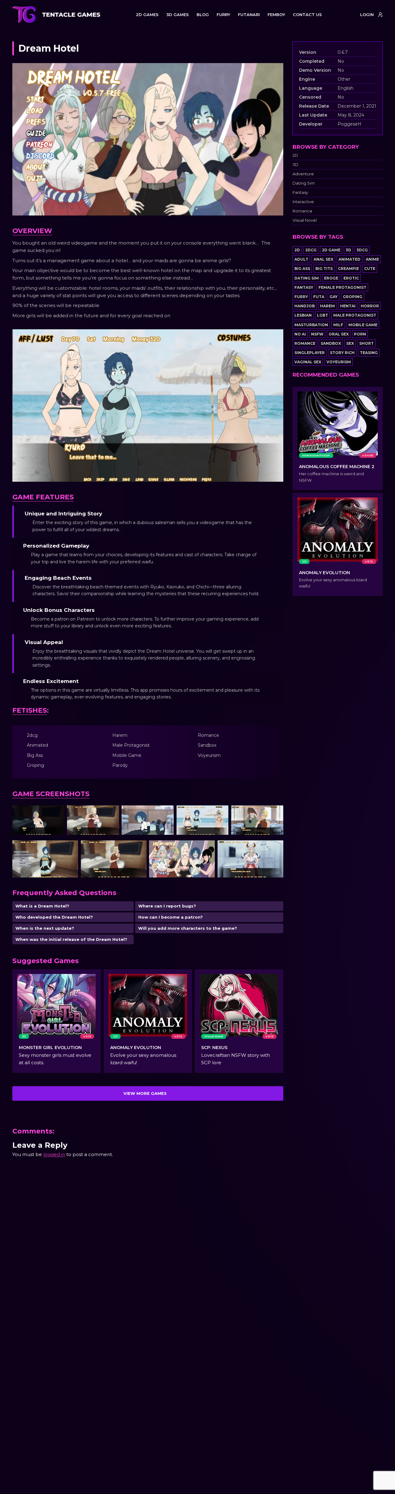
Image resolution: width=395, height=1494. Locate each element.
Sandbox (331, 343)
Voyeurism (338, 362)
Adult (301, 259)
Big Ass (302, 268)
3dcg (362, 250)
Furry (301, 296)
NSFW (317, 334)
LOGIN (367, 14)
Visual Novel (305, 220)
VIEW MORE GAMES (145, 1093)
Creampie (348, 268)
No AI (300, 334)
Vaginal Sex (307, 362)
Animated (349, 259)
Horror (370, 306)
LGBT (322, 315)
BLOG (203, 14)
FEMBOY (276, 14)
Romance (302, 211)
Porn (360, 334)
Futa (318, 296)
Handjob (304, 306)
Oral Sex (339, 334)
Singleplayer (309, 352)
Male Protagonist (354, 315)
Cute (369, 268)
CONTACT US (307, 14)
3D (295, 165)
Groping (352, 296)
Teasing (369, 352)
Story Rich (342, 352)
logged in (54, 1154)
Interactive (303, 202)
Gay (334, 296)
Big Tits (324, 268)
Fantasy (300, 192)
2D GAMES (147, 14)
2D (295, 155)
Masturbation (311, 324)
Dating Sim (304, 183)
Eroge (331, 278)
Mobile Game (362, 324)
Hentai (348, 306)
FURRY (223, 14)
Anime (372, 259)
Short (366, 343)
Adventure (303, 174)
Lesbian (303, 315)
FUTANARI (249, 14)
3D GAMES (177, 14)
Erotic (351, 278)
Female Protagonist (342, 287)
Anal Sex (323, 259)
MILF (338, 324)
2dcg (311, 250)
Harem (327, 306)
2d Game (331, 250)
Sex (350, 343)
